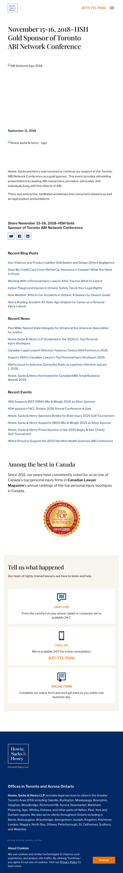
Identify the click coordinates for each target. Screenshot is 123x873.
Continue (104, 860)
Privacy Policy (69, 862)
